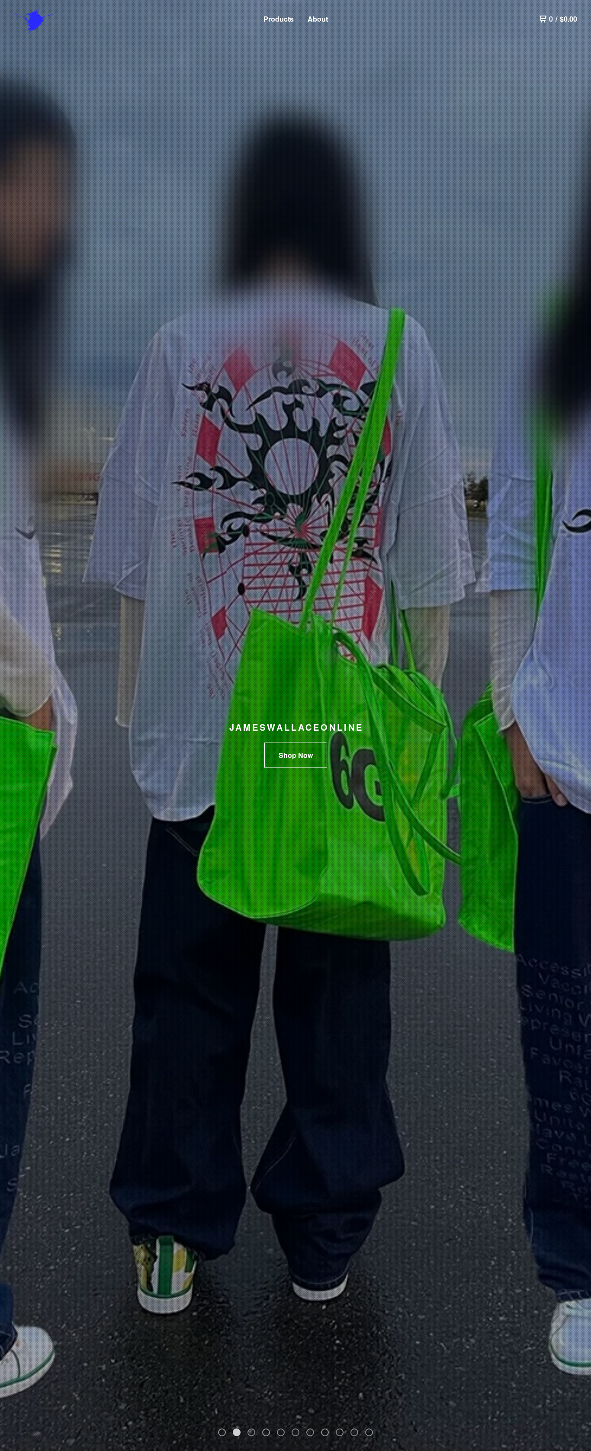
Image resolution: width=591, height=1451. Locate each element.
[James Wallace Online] (59, 19)
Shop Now (296, 755)
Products (278, 19)
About (318, 19)
